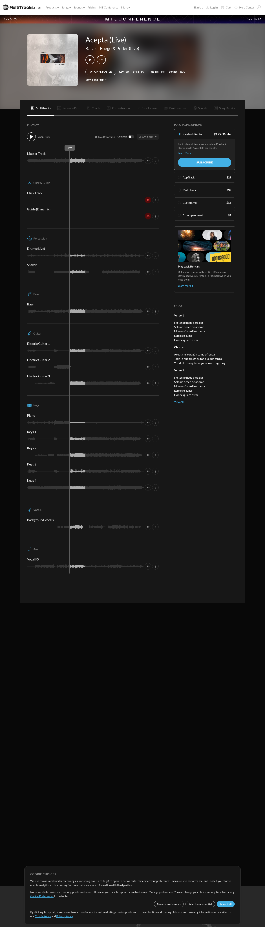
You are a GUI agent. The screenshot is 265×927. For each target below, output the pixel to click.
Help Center (246, 7)
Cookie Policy (43, 916)
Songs (65, 7)
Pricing (91, 7)
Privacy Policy (64, 916)
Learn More (184, 153)
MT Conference (108, 7)
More (124, 7)
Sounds (78, 7)
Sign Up (198, 7)
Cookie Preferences (42, 896)
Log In (214, 7)
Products (51, 7)
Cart (228, 7)
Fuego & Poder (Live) (119, 48)
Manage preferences (169, 904)
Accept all (226, 904)
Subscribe (204, 162)
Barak (91, 48)
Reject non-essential (200, 904)
